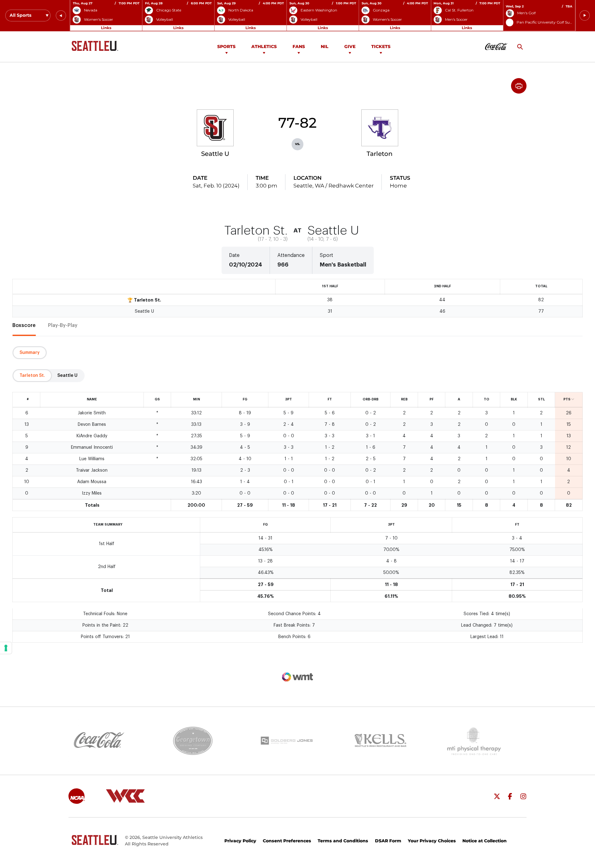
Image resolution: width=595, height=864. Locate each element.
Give (349, 46)
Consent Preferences (287, 841)
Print (519, 86)
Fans (299, 46)
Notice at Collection (484, 841)
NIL (324, 46)
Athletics (264, 46)
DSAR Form (388, 841)
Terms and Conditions (343, 841)
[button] (61, 16)
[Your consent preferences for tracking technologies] (6, 648)
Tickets (380, 46)
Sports (226, 46)
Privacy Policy (240, 841)
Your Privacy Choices (432, 841)
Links (106, 27)
